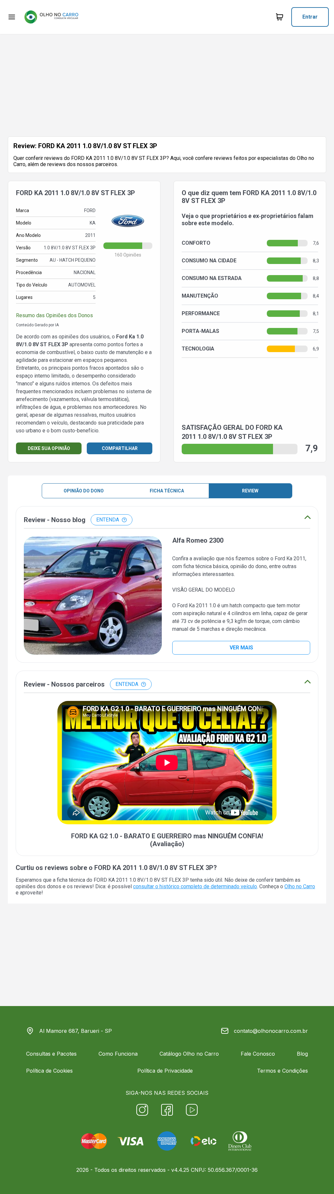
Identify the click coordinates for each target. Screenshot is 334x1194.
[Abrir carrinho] (11, 16)
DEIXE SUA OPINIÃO (49, 448)
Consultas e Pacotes (51, 1053)
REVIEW (250, 490)
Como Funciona (118, 1053)
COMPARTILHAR (120, 448)
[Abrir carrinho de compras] (279, 16)
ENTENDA (107, 520)
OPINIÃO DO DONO (84, 490)
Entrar (310, 17)
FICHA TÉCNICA (167, 490)
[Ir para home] (51, 16)
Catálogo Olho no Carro (189, 1053)
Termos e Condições (282, 1070)
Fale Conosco (258, 1053)
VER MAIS (241, 647)
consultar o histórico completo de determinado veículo (195, 886)
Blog (302, 1053)
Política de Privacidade (165, 1070)
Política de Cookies (49, 1070)
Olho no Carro (299, 886)
